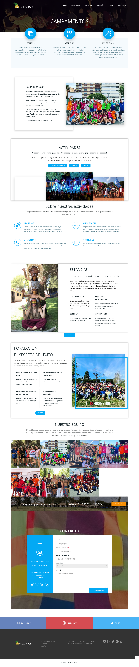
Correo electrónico (62, 548)
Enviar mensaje (98, 590)
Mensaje (58, 570)
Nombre (59, 540)
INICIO (65, 5)
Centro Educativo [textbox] (63, 566)
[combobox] (82, 566)
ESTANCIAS (88, 5)
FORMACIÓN (100, 5)
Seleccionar (59, 563)
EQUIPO (112, 5)
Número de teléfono (62, 555)
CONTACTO (122, 5)
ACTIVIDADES (75, 5)
